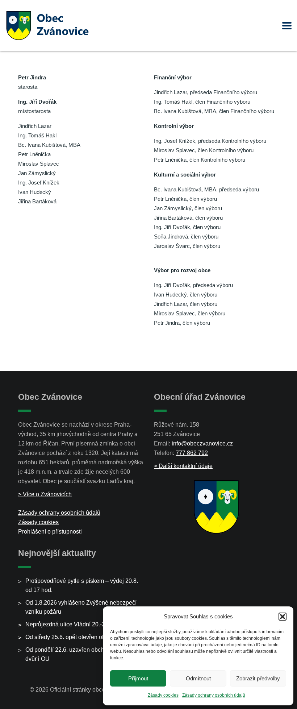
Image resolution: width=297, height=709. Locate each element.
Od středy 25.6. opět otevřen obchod (71, 637)
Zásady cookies (163, 695)
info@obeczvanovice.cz (202, 443)
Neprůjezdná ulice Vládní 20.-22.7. (69, 624)
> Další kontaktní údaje (183, 466)
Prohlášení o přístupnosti (50, 531)
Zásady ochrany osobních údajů (213, 695)
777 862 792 (192, 453)
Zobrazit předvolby (258, 678)
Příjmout (138, 678)
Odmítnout (198, 678)
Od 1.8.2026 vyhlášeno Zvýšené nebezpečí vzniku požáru (81, 607)
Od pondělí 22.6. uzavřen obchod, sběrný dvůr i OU (78, 654)
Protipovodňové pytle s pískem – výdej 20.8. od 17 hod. (81, 585)
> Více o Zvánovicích (45, 494)
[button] (282, 616)
